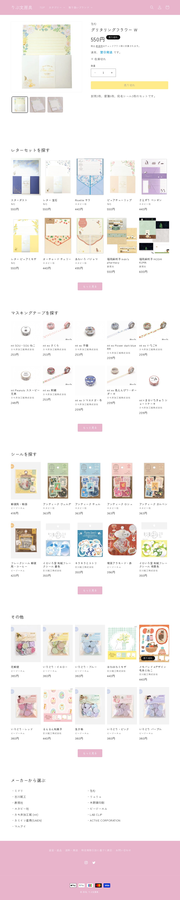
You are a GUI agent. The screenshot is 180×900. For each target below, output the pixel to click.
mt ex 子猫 (81, 345)
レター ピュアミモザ (23, 259)
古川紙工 (20, 796)
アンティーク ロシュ (120, 504)
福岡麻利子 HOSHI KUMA (150, 260)
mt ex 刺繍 (49, 390)
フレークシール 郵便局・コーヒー (23, 564)
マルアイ (20, 826)
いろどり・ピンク (118, 729)
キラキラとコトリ (86, 563)
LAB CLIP (96, 814)
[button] (56, 7)
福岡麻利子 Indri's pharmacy (118, 260)
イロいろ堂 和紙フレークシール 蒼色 (57, 564)
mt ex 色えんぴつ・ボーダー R (122, 391)
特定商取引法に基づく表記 (96, 850)
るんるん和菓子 (52, 729)
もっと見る (90, 286)
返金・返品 (55, 850)
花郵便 (15, 667)
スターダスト (19, 200)
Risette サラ (83, 200)
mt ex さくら (51, 345)
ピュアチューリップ (119, 200)
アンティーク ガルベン (153, 504)
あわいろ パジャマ (86, 259)
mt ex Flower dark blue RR (121, 347)
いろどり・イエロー (55, 667)
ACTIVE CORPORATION (105, 820)
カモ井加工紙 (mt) (26, 814)
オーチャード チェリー (57, 259)
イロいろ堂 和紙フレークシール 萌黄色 (153, 564)
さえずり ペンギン (150, 200)
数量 (93, 65)
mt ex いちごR (148, 345)
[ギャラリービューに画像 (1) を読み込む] (20, 105)
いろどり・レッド (22, 729)
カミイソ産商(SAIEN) (28, 820)
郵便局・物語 (19, 504)
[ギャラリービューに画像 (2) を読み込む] (38, 105)
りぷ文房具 (93, 892)
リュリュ (95, 796)
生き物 (79, 729)
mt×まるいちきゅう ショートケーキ (153, 401)
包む (93, 791)
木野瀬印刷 (97, 802)
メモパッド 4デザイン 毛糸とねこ (152, 668)
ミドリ (18, 791)
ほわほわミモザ (116, 667)
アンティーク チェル (88, 504)
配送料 (99, 45)
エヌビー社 (21, 808)
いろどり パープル (150, 729)
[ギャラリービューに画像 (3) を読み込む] (55, 105)
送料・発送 (71, 850)
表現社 (18, 802)
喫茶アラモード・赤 (119, 563)
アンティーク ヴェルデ (57, 504)
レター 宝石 (50, 200)
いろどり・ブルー (86, 667)
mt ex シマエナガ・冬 (88, 400)
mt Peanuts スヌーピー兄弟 (25, 391)
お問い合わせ (123, 850)
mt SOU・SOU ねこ (23, 345)
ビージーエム (98, 808)
